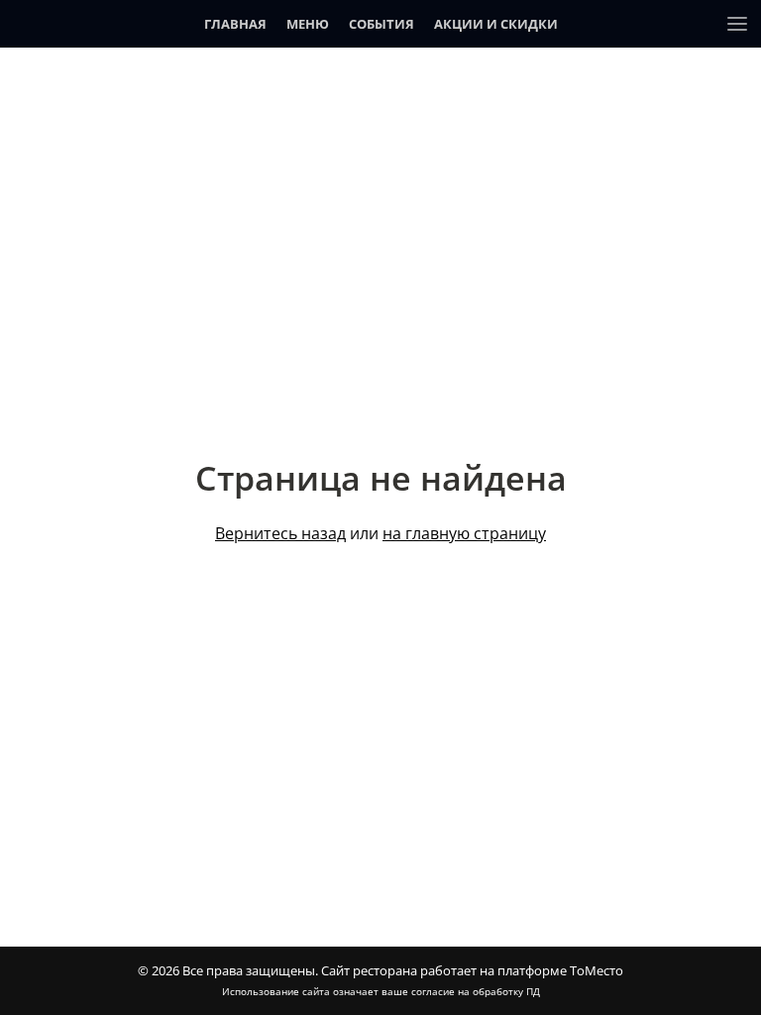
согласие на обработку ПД (475, 991)
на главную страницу (464, 533)
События (381, 24)
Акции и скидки (496, 24)
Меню (307, 24)
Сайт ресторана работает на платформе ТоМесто (472, 970)
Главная (235, 24)
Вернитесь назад (280, 533)
